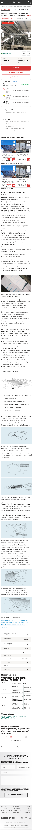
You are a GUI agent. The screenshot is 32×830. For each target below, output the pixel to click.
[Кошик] (29, 2)
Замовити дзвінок (15, 795)
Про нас (16, 813)
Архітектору (5, 810)
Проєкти (4, 808)
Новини (16, 806)
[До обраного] (14, 142)
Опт (29, 810)
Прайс (28, 806)
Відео (29, 808)
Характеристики (24, 9)
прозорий (9, 77)
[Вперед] (30, 151)
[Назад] (2, 151)
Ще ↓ (29, 15)
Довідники (16, 808)
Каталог (9, 6)
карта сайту (5, 813)
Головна (3, 6)
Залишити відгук (6, 18)
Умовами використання (8, 789)
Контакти (27, 813)
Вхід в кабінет (21, 822)
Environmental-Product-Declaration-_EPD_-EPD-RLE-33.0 (13, 717)
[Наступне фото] (29, 35)
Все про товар (5, 9)
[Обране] (29, 53)
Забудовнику (16, 810)
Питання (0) (23, 737)
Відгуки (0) (9, 736)
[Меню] (2, 2)
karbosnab (15, 2)
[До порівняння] (14, 145)
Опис (14, 9)
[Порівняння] (24, 53)
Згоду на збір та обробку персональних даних (15, 790)
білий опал (17, 77)
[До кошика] (13, 159)
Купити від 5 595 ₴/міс (16, 72)
